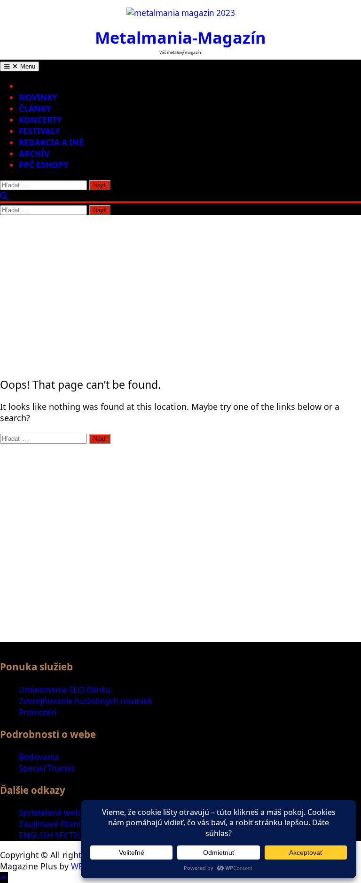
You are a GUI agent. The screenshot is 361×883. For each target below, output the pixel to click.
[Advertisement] (180, 285)
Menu (26, 66)
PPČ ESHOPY (44, 165)
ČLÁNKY (35, 108)
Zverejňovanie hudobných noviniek (85, 701)
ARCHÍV (34, 153)
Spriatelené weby (52, 812)
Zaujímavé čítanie (52, 824)
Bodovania (39, 757)
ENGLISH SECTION (54, 835)
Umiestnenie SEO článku (65, 689)
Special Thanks (47, 768)
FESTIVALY (39, 131)
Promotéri (37, 712)
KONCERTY (40, 120)
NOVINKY (38, 97)
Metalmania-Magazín (180, 37)
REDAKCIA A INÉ (51, 142)
